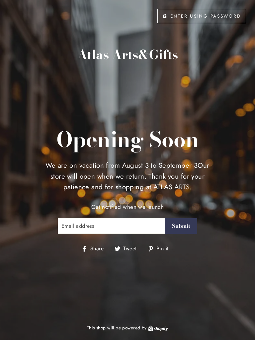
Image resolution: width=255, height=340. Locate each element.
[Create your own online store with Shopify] (158, 327)
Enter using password (205, 16)
